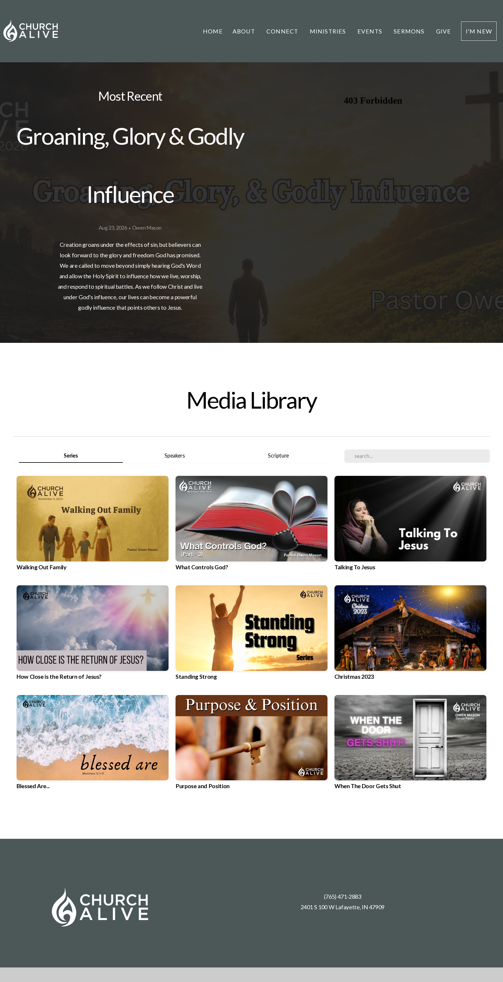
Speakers (174, 455)
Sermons (410, 31)
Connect (283, 31)
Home (213, 31)
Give (443, 31)
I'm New (479, 31)
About (244, 31)
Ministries (329, 31)
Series (71, 455)
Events (370, 31)
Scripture (278, 455)
